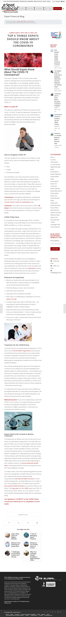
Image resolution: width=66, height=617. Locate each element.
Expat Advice (16, 1)
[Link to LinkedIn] (58, 1)
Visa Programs (55, 227)
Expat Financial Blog (14, 16)
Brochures (39, 1)
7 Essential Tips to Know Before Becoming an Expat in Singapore (57, 99)
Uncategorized (55, 224)
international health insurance (24, 479)
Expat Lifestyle (55, 188)
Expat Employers (55, 174)
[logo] (10, 8)
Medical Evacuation (10, 400)
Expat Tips (33, 33)
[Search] (63, 8)
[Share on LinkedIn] (37, 522)
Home (5, 1)
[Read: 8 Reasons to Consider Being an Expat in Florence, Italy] (52, 134)
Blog (11, 1)
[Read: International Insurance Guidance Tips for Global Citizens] (52, 115)
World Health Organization (22, 351)
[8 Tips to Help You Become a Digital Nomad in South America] (1, 308)
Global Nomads (55, 205)
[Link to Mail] (64, 1)
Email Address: (55, 241)
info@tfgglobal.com (56, 273)
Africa (52, 157)
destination (32, 268)
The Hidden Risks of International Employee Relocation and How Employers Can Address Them (58, 79)
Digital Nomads (55, 167)
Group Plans (54, 208)
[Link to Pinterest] (60, 1)
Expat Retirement (56, 191)
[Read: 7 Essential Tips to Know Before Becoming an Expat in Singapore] (52, 94)
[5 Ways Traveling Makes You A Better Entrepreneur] (64, 308)
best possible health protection (14, 486)
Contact (48, 1)
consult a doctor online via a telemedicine (17, 202)
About (8, 1)
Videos (44, 1)
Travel (52, 222)
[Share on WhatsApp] (27, 522)
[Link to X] (52, 1)
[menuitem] (5, 1)
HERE (26, 488)
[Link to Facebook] (54, 1)
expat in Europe (11, 299)
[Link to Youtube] (62, 1)
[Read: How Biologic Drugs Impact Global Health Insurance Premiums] (52, 50)
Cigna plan (15, 488)
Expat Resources (24, 1)
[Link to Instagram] (56, 1)
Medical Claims (55, 215)
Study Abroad (54, 220)
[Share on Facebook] (9, 522)
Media (35, 1)
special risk (54, 217)
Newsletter (30, 1)
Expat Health (25, 33)
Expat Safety (54, 193)
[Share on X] (18, 522)
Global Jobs (54, 203)
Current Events (14, 33)
